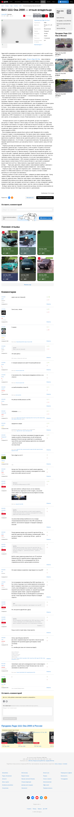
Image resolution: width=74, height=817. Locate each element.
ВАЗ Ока (31, 760)
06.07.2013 (3, 663)
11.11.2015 (3, 676)
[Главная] (4, 2)
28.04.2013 (3, 399)
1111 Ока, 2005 (25, 275)
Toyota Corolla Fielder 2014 (21, 672)
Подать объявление (7, 775)
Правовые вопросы (47, 788)
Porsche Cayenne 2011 (20, 370)
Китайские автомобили (7, 785)
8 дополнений (31, 258)
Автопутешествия (47, 781)
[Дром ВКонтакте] (32, 797)
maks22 (2, 425)
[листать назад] (4, 31)
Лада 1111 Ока (60, 11)
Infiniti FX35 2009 (33, 449)
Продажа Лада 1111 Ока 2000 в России (21, 726)
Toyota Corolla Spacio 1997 (27, 430)
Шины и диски (5, 781)
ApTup (2, 364)
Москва (10, 1)
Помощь (34, 808)
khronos (2, 401)
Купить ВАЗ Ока (60, 17)
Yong (2, 639)
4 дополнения (13, 258)
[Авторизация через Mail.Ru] (7, 701)
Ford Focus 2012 (36, 417)
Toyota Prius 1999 (33, 658)
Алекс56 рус (3, 335)
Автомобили (18, 1)
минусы (60, 763)
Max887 (5, 276)
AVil (2, 571)
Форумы (45, 775)
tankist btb (3, 665)
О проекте (29, 808)
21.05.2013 (3, 617)
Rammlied (3, 316)
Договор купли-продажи (27, 785)
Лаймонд (3, 460)
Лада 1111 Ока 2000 (19, 504)
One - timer (3, 684)
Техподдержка (64, 778)
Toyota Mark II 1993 (25, 658)
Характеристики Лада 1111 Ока (41, 20)
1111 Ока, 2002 (7, 249)
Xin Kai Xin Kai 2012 (26, 449)
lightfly (2, 534)
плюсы (56, 763)
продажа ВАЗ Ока (50, 760)
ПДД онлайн (46, 785)
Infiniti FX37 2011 (19, 449)
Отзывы (43, 1)
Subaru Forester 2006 (28, 341)
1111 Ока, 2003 (25, 249)
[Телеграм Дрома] (41, 797)
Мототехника (25, 772)
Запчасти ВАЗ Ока (61, 28)
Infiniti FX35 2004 (40, 449)
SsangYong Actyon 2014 (31, 672)
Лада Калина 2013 (29, 417)
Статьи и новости (47, 778)
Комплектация (37, 44)
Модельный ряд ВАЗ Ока (39, 760)
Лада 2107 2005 (39, 658)
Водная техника (25, 775)
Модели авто (36, 804)
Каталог (49, 1)
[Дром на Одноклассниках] (45, 797)
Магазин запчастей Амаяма (28, 778)
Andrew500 (4, 14)
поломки (65, 763)
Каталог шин (46, 772)
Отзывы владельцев (26, 781)
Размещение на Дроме (66, 772)
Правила (40, 808)
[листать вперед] (30, 31)
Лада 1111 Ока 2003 (60, 53)
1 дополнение (13, 232)
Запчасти (37, 1)
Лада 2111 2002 (19, 430)
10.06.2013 (3, 637)
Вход (71, 1)
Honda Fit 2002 (19, 658)
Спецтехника (5, 788)
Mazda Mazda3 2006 (20, 341)
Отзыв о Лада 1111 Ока (33, 59)
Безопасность (64, 775)
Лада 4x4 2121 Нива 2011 (21, 417)
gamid (2, 298)
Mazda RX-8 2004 (15, 450)
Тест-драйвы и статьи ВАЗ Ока (64, 20)
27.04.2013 (3, 296)
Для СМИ (45, 808)
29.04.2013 (3, 544)
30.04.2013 (3, 569)
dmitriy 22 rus (6, 250)
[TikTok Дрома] (28, 797)
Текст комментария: (20, 705)
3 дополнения (49, 258)
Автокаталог (24, 788)
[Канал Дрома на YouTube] (37, 797)
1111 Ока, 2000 (7, 275)
